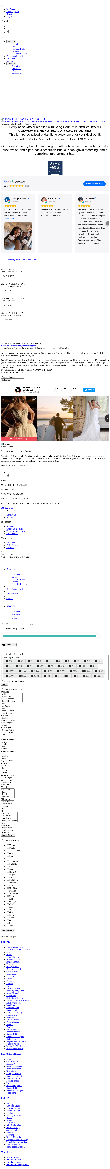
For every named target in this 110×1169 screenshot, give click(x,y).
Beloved (10, 964)
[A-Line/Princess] (7, 802)
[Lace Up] (8, 735)
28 (73, 666)
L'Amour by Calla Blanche (17, 1000)
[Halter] (7, 792)
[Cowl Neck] (7, 790)
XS (48, 676)
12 (88, 661)
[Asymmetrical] (7, 780)
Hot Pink (13, 888)
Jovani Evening (13, 1127)
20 (31, 666)
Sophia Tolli (11, 1034)
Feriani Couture (13, 1111)
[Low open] (8, 737)
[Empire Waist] (7, 804)
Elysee (9, 979)
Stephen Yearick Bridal (16, 1041)
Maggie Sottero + (13, 1073)
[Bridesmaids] (11, 697)
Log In (9, 16)
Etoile (8, 986)
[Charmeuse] (6, 766)
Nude (11, 909)
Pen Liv (9, 1024)
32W (23, 676)
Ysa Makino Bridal (14, 1048)
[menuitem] (57, 9)
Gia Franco (11, 1113)
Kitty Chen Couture (14, 998)
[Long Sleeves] (9, 818)
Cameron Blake (13, 1106)
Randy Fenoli (12, 1029)
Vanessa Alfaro (12, 1044)
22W (62, 671)
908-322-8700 (7, 508)
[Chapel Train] (7, 782)
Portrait (9, 1083)
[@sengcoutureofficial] (18, 389)
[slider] (98, 636)
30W (11, 676)
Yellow (12, 845)
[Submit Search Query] (31, 624)
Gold (11, 912)
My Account (11, 9)
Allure (9, 954)
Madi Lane (11, 1005)
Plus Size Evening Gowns (17, 1164)
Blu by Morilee (12, 966)
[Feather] (6, 770)
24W (74, 671)
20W (49, 671)
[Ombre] (4, 749)
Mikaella (10, 1017)
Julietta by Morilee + (15, 1066)
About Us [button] (10, 606)
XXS (36, 676)
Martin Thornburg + (14, 1076)
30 (83, 666)
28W (100, 671)
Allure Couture (12, 957)
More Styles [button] (6, 1152)
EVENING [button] (6, 1098)
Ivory (11, 907)
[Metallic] (4, 744)
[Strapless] (8, 832)
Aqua (11, 858)
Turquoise (13, 861)
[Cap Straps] (8, 825)
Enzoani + (10, 1064)
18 (20, 666)
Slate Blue (13, 867)
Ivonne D (10, 1120)
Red (11, 899)
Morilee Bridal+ (13, 1081)
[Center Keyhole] (9, 723)
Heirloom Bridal (13, 988)
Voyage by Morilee (14, 1046)
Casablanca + (12, 1061)
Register (9, 14)
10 (78, 661)
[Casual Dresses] (11, 699)
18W (36, 671)
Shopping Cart (12, 11)
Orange (12, 901)
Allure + (10, 1059)
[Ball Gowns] (8, 706)
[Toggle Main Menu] (2, 37)
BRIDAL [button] (5, 942)
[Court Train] (7, 785)
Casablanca (11, 974)
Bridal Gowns (12, 1157)
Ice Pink (12, 883)
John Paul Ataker (13, 1125)
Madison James (12, 1007)
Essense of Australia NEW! (18, 950)
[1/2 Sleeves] (9, 813)
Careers (9, 598)
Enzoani (9, 983)
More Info (7, 319)
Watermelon (14, 893)
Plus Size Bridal (13, 1160)
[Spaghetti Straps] (8, 830)
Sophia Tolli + (12, 1088)
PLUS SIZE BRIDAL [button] (11, 1054)
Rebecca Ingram (13, 1032)
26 (62, 666)
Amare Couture (13, 962)
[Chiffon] (6, 768)
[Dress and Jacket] (8, 711)
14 (99, 661)
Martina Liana (12, 1015)
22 (41, 666)
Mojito (12, 848)
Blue (11, 869)
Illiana (9, 1118)
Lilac (11, 877)
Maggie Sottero (12, 1010)
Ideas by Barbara (13, 1115)
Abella (9, 952)
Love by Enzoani (13, 1003)
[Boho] (8, 708)
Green (11, 853)
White (11, 925)
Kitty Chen (11, 995)
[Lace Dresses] (8, 713)
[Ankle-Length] (7, 778)
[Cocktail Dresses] (11, 701)
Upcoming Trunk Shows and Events (21, 260)
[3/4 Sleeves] (9, 816)
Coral (11, 904)
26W (87, 671)
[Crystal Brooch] (7, 761)
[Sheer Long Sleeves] (9, 820)
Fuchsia (12, 891)
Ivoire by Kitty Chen (15, 991)
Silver (11, 923)
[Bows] (7, 758)
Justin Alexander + (14, 1069)
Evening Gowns (13, 1162)
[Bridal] (11, 694)
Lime (11, 856)
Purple (12, 875)
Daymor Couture (13, 1108)
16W (23, 671)
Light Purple (14, 880)
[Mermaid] (7, 806)
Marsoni (9, 1132)
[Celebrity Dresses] (9, 720)
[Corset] (9, 725)
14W (11, 671)
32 (93, 666)
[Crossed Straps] (8, 732)
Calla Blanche (12, 971)
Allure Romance (13, 959)
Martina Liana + (13, 1078)
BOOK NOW (8, 276)
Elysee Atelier (12, 981)
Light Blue (13, 864)
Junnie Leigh (11, 1130)
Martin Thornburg (14, 1012)
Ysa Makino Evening (15, 1147)
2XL (99, 676)
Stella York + (11, 1093)
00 (21, 661)
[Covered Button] (8, 730)
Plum (11, 896)
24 (51, 666)
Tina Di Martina (13, 1144)
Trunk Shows (12, 594)
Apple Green (14, 850)
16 (10, 666)
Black (11, 917)
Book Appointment (14, 589)
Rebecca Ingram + (14, 1085)
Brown (12, 915)
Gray (11, 920)
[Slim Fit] (7, 808)
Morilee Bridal (12, 1020)
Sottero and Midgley (15, 1036)
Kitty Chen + (12, 1071)
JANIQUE (11, 1123)
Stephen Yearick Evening (17, 1139)
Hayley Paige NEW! (15, 947)
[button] (11, 41)
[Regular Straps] (8, 828)
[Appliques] (7, 754)
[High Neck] (7, 794)
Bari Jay (9, 1103)
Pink (11, 885)
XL (87, 676)
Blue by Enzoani (13, 969)
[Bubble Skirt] (9, 718)
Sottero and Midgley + (15, 1090)
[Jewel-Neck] (7, 796)
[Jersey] (6, 773)
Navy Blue (14, 872)
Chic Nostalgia (12, 976)
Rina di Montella (13, 1137)
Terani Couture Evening (16, 1142)
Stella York (11, 1039)
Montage (10, 1135)
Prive (8, 1027)
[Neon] (4, 746)
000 (11, 661)
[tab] (57, 569)
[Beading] (7, 756)
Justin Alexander (13, 993)
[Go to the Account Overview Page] (2, 5)
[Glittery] (4, 742)
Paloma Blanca (12, 1022)
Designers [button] (10, 569)
